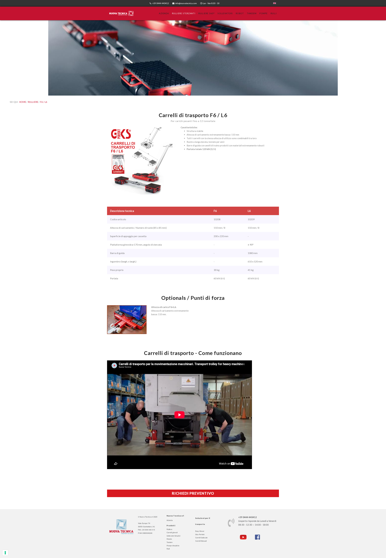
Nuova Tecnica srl (146, 516)
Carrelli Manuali (201, 541)
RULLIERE (33, 102)
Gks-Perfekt (199, 534)
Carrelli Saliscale (201, 537)
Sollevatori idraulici (173, 535)
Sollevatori (225, 13)
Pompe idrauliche (173, 545)
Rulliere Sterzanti (183, 13)
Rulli (274, 13)
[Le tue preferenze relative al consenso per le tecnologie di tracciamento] (5, 553)
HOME (22, 102)
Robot (240, 13)
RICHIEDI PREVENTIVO (193, 493)
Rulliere (169, 529)
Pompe (263, 13)
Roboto (169, 539)
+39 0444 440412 (160, 3)
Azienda (164, 13)
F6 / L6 (43, 102)
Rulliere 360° (206, 13)
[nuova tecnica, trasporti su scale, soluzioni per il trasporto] (121, 527)
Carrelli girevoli (172, 532)
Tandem (251, 13)
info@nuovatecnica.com (186, 3)
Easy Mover (199, 531)
